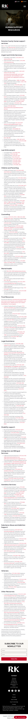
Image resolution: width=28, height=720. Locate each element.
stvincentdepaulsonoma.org (10, 624)
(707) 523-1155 (7, 223)
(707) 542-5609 (15, 432)
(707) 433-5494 (19, 256)
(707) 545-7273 (20, 57)
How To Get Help (14, 702)
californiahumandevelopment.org (12, 457)
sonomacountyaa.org (9, 531)
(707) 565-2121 (16, 163)
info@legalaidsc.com (8, 366)
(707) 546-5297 (20, 405)
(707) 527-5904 (19, 429)
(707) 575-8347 (16, 313)
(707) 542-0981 (15, 336)
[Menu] (24, 6)
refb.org (14, 327)
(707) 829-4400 (17, 161)
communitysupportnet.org (10, 283)
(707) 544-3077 (22, 185)
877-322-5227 (19, 122)
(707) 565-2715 (21, 332)
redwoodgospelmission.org (10, 497)
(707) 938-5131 (18, 469)
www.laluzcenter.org (8, 471)
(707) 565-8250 (12, 106)
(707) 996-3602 (17, 164)
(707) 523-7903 (8, 327)
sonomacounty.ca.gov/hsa (15, 603)
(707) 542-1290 (20, 365)
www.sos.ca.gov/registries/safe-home (12, 124)
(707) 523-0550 (12, 587)
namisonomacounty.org (20, 271)
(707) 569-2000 (21, 443)
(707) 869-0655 (11, 262)
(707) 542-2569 (23, 316)
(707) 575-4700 (12, 217)
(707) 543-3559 (16, 160)
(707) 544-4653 (20, 170)
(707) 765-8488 (20, 247)
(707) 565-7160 (16, 555)
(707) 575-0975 (22, 594)
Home (14, 694)
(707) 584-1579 (20, 623)
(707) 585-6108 (22, 178)
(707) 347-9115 (20, 478)
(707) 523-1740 (12, 478)
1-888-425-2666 (21, 217)
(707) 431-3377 (16, 155)
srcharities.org (12, 307)
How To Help (14, 699)
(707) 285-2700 (18, 561)
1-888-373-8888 (20, 80)
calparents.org (7, 345)
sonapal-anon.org (8, 218)
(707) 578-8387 (21, 582)
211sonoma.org (11, 47)
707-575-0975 (21, 281)
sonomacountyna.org (9, 563)
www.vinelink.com (16, 128)
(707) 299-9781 (14, 687)
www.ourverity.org (8, 59)
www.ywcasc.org (10, 62)
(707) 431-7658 (13, 205)
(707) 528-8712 (16, 516)
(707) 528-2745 (20, 383)
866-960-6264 (10, 271)
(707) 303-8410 (19, 226)
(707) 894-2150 (16, 152)
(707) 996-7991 (20, 203)
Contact (14, 704)
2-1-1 (4, 46)
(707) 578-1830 (20, 496)
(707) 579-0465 (13, 232)
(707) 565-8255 (18, 85)
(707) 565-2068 (16, 573)
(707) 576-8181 (22, 141)
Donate (14, 697)
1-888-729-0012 (12, 202)
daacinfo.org (12, 551)
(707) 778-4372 (16, 157)
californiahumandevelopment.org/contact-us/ (15, 458)
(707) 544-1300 (19, 529)
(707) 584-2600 (17, 158)
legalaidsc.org (17, 366)
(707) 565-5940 (11, 72)
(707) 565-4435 (20, 101)
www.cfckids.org (7, 172)
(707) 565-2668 (20, 418)
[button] (14, 659)
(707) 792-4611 (14, 154)
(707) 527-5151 (10, 320)
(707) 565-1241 (17, 103)
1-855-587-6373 (21, 139)
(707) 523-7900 (21, 326)
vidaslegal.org (7, 480)
